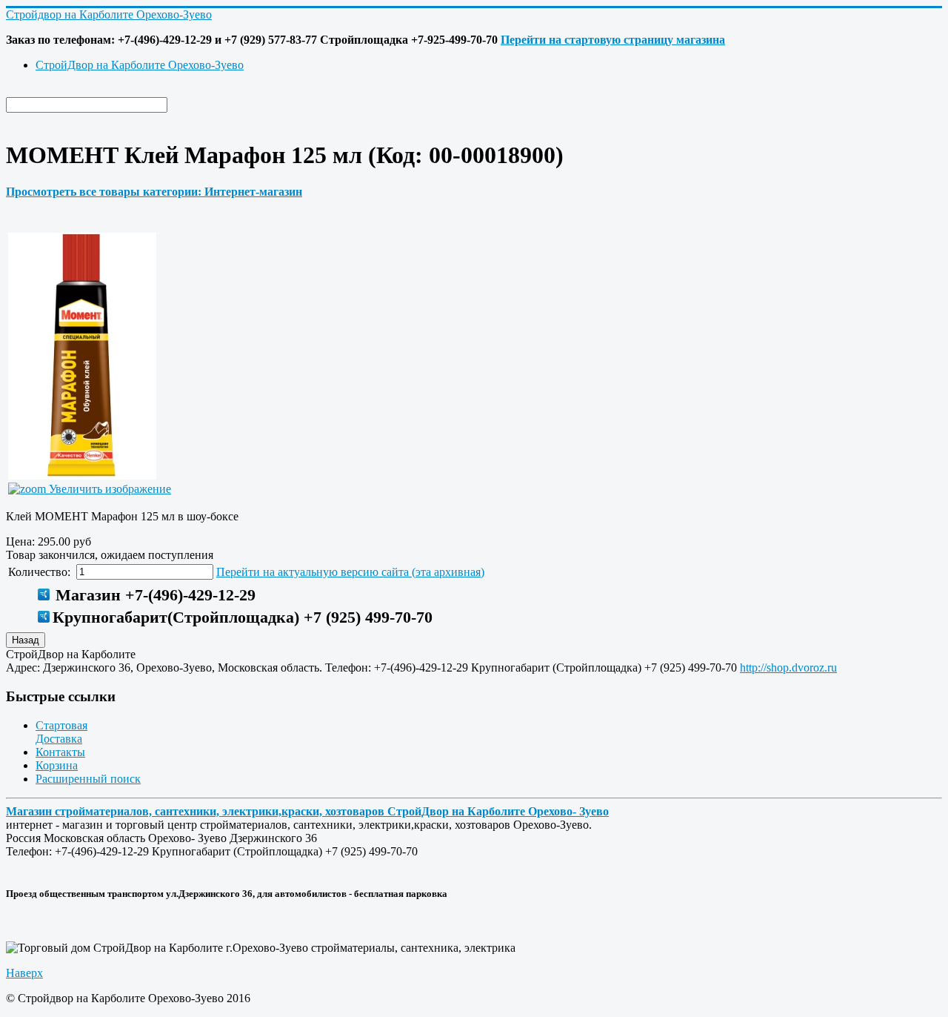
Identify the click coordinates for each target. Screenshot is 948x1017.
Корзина (57, 765)
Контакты (60, 752)
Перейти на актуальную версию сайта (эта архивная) (350, 572)
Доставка (59, 738)
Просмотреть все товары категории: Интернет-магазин (154, 191)
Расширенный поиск (88, 778)
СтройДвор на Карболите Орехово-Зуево (140, 65)
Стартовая (61, 725)
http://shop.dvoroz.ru (788, 667)
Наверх (24, 973)
